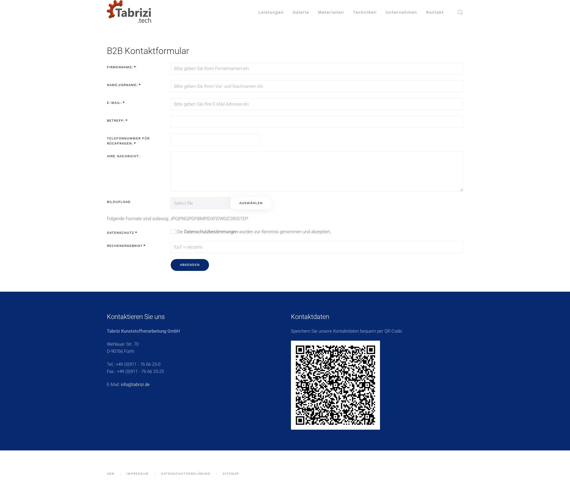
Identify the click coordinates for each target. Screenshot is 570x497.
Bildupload (119, 202)
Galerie (301, 12)
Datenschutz (122, 233)
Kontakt (435, 12)
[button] (460, 12)
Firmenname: (121, 67)
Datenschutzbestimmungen (211, 231)
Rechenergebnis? (126, 246)
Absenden (190, 265)
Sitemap (231, 474)
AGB (110, 474)
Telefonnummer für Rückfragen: (128, 141)
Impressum (137, 474)
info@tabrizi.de (135, 384)
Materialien (331, 12)
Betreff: (117, 121)
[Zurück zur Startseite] (129, 12)
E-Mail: (116, 103)
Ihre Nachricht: (123, 156)
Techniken (365, 12)
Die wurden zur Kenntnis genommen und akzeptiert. (253, 231)
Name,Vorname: (124, 85)
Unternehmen (401, 12)
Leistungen (271, 12)
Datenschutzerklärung (185, 474)
